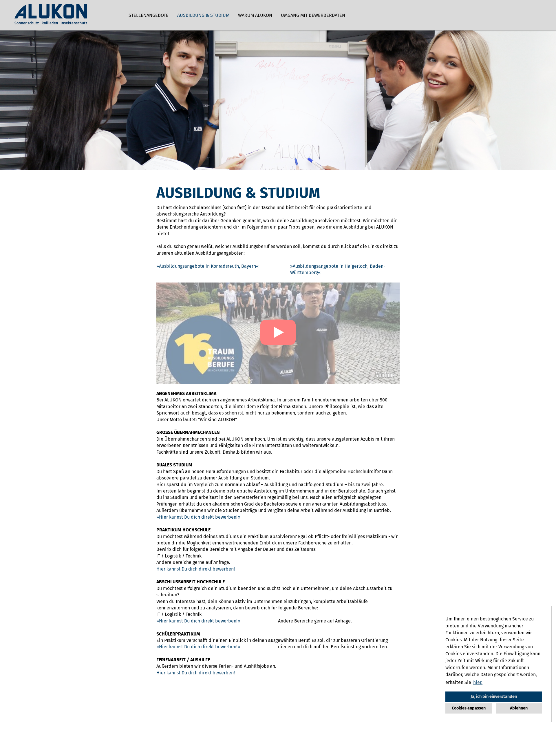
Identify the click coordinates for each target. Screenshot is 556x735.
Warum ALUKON (255, 15)
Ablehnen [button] (519, 708)
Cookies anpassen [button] (469, 708)
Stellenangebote (149, 15)
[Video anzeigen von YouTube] (278, 333)
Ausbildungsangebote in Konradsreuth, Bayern (207, 266)
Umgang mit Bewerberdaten (313, 15)
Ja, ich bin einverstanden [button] (494, 696)
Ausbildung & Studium (203, 15)
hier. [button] (477, 682)
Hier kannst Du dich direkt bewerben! (198, 517)
